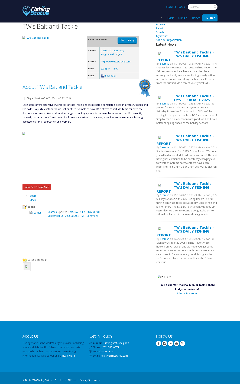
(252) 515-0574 (110, 347)
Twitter (170, 343)
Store (181, 17)
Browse (160, 24)
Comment (92, 215)
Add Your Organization (169, 40)
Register (171, 6)
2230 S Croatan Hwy (112, 50)
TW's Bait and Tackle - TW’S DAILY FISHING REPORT (185, 56)
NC (116, 54)
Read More (68, 355)
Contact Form (107, 351)
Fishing (209, 17)
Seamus (52, 212)
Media (33, 200)
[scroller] (234, 380)
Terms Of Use (68, 380)
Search (215, 6)
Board (33, 195)
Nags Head (107, 54)
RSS (182, 343)
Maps (195, 17)
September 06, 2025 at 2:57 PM (66, 215)
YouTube (176, 343)
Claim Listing (127, 40)
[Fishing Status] (36, 10)
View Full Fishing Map (37, 187)
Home (170, 17)
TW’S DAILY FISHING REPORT (85, 212)
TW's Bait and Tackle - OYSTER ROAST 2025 (194, 97)
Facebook (110, 75)
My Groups (162, 36)
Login (182, 6)
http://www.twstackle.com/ (116, 61)
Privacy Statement (90, 380)
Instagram (164, 343)
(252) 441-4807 (109, 68)
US (120, 54)
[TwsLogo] (26, 266)
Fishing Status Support (116, 343)
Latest (159, 28)
